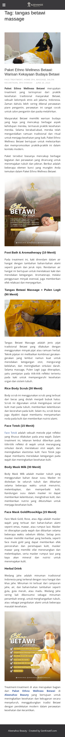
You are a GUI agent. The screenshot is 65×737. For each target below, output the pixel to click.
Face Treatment (14, 79)
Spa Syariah (25, 82)
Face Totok (11, 432)
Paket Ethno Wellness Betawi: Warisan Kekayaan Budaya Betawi (32, 72)
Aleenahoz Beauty (17, 694)
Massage (41, 79)
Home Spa (29, 79)
